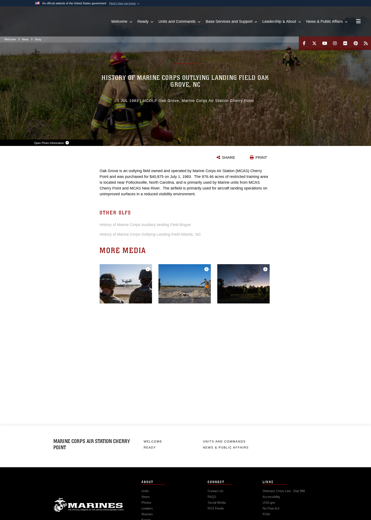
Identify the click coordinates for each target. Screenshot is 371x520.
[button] (124, 3)
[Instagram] (335, 43)
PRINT (261, 157)
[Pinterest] (355, 43)
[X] (314, 43)
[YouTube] (324, 43)
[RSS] (366, 43)
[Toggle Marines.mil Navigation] (358, 22)
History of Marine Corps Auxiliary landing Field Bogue (145, 225)
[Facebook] (304, 43)
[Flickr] (345, 43)
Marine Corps (88, 505)
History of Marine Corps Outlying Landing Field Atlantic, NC (150, 234)
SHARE (228, 157)
